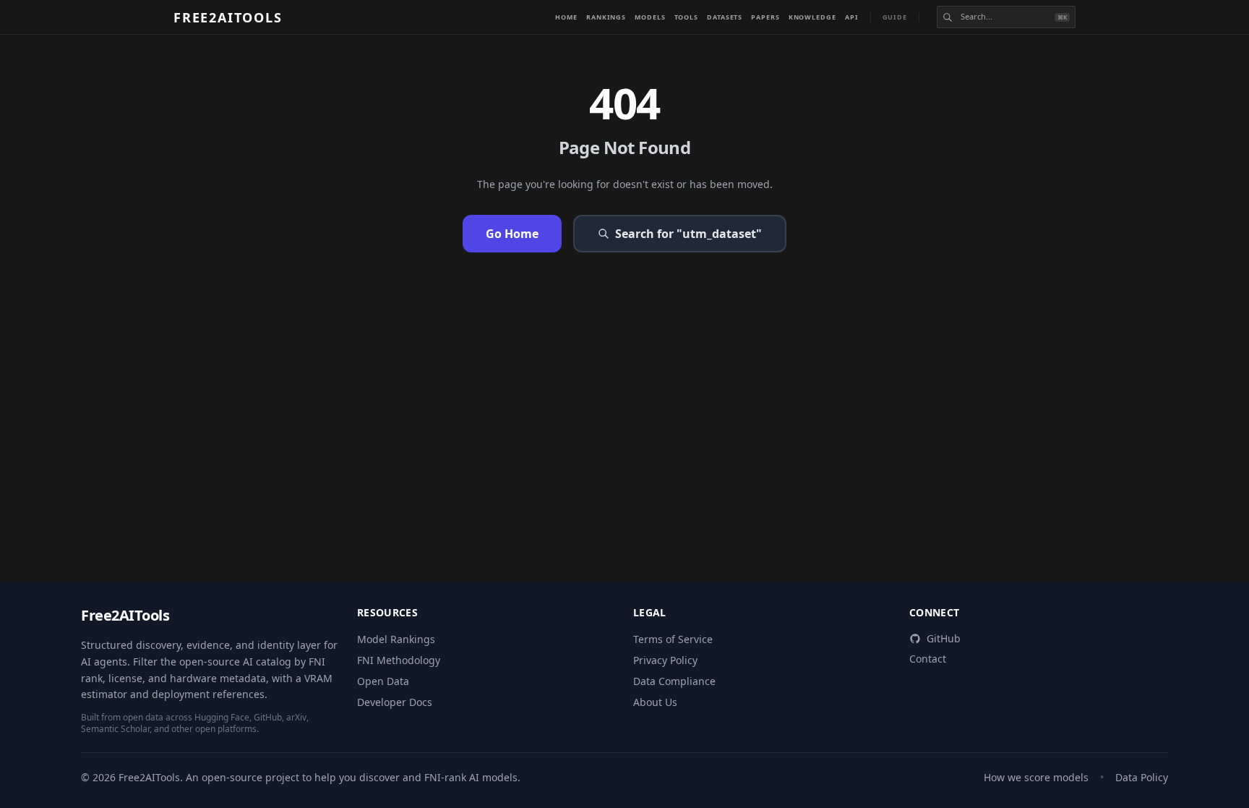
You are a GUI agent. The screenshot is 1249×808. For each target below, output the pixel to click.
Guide (895, 17)
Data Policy (1141, 777)
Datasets (724, 17)
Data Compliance (674, 681)
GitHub (944, 638)
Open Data (383, 681)
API (852, 17)
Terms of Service (673, 639)
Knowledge (812, 17)
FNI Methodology (398, 660)
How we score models (1036, 777)
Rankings (606, 17)
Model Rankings (396, 639)
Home (566, 17)
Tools (686, 17)
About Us (655, 702)
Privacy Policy (665, 660)
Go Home (512, 234)
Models (650, 17)
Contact (927, 658)
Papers (765, 17)
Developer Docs (394, 702)
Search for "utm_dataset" (688, 234)
